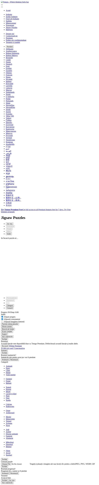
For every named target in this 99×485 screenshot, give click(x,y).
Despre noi (10, 34)
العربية (8, 151)
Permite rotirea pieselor (10, 324)
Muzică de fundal (8, 329)
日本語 (9, 203)
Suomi (8, 112)
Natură (8, 387)
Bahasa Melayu (12, 55)
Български (10, 127)
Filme (8, 451)
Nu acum (5, 346)
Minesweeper (11, 23)
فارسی (8, 153)
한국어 (9, 205)
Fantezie (9, 436)
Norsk (8, 94)
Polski (8, 99)
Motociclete (10, 419)
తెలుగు (8, 171)
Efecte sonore (7, 326)
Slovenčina (10, 105)
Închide (4, 339)
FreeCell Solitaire (12, 19)
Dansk (8, 62)
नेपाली (8, 155)
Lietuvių (9, 88)
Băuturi (8, 447)
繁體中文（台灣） (13, 198)
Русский (9, 135)
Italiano (8, 81)
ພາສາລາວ (10, 184)
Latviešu (9, 86)
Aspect (4, 334)
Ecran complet (7, 332)
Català (8, 60)
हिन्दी (7, 160)
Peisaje (8, 389)
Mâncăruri (10, 442)
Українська (10, 140)
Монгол (9, 133)
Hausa (8, 77)
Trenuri (8, 421)
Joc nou (11, 480)
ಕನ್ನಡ (8, 173)
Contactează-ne (12, 36)
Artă (7, 430)
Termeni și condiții (13, 42)
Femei (8, 381)
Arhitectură (10, 413)
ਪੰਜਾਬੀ (8, 164)
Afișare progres (9, 317)
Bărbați (8, 383)
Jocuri (8, 453)
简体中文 (10, 195)
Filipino (9, 73)
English (9, 68)
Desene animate (12, 434)
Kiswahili (9, 84)
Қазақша (9, 142)
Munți (8, 392)
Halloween (10, 406)
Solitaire (9, 14)
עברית (8, 146)
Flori (7, 398)
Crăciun (9, 404)
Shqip (8, 103)
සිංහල (8, 178)
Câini (8, 370)
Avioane (9, 423)
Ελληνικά (9, 125)
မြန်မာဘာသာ (11, 187)
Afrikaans (9, 49)
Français (9, 75)
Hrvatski (9, 79)
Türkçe (8, 118)
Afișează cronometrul (11, 319)
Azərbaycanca (11, 51)
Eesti (8, 66)
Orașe (8, 411)
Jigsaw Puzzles (11, 27)
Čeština (8, 120)
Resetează (14, 360)
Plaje (8, 396)
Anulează (5, 360)
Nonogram (10, 25)
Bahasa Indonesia (12, 53)
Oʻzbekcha (10, 97)
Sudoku (9, 21)
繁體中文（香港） (13, 200)
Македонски (11, 131)
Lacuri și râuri (11, 394)
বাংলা (7, 162)
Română (10, 47)
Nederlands (10, 92)
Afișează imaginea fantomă (13, 322)
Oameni (9, 379)
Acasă (8, 10)
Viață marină (10, 375)
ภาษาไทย (10, 181)
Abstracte (9, 438)
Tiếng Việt (10, 116)
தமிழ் (8, 168)
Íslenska (9, 122)
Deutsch (9, 64)
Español (9, 71)
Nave (8, 425)
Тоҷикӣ (9, 138)
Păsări (8, 373)
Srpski (8, 110)
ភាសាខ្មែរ (9, 193)
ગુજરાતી (9, 166)
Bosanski (9, 58)
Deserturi (9, 444)
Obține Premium (15, 346)
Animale (9, 366)
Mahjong (9, 30)
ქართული (10, 190)
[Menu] (2, 4)
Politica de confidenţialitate (16, 40)
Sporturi (9, 455)
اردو (7, 149)
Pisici (8, 368)
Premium (9, 38)
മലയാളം (10, 176)
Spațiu (8, 400)
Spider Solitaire (12, 17)
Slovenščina (10, 107)
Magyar (9, 90)
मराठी (8, 158)
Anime (8, 432)
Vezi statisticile (7, 337)
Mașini (8, 417)
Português (9, 101)
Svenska (9, 114)
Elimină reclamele (8, 212)
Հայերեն (10, 144)
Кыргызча (10, 129)
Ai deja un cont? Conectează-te (13, 348)
